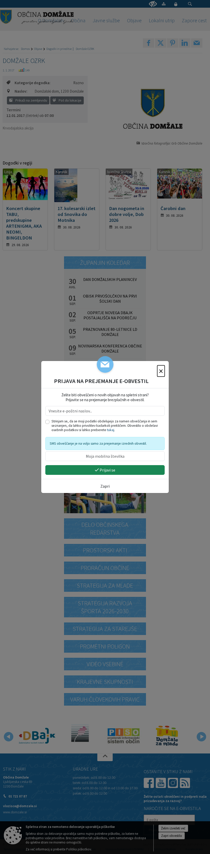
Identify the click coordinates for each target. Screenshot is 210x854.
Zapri (105, 486)
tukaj (110, 430)
